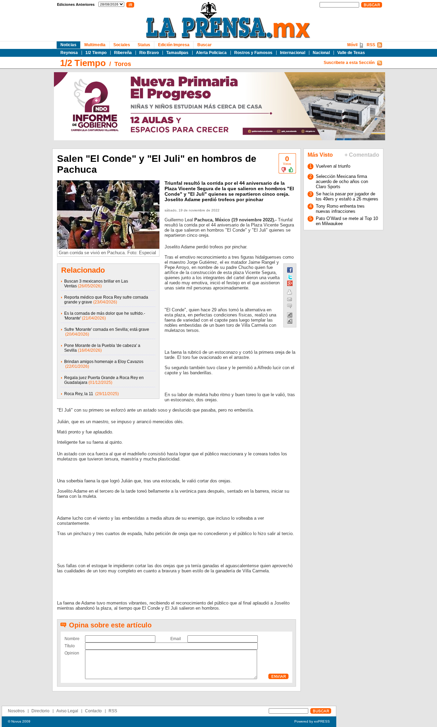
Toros (122, 64)
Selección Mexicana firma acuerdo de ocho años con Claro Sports (342, 181)
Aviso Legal (67, 711)
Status (144, 44)
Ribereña (123, 52)
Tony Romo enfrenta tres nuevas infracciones (340, 209)
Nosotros (16, 711)
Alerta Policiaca (211, 52)
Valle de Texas (351, 52)
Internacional (292, 52)
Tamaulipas (177, 52)
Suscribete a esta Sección (349, 62)
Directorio (40, 711)
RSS (371, 44)
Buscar (204, 44)
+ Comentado (361, 155)
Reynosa (69, 52)
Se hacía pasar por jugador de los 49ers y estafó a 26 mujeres (347, 196)
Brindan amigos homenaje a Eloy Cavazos (103, 361)
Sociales (121, 44)
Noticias (68, 44)
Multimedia (94, 44)
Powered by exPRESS (312, 721)
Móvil (352, 44)
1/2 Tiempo (96, 52)
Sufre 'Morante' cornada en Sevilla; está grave (106, 329)
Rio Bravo (149, 52)
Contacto (93, 711)
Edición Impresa (173, 44)
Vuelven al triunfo (333, 166)
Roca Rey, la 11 (79, 393)
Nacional (321, 52)
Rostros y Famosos (253, 52)
